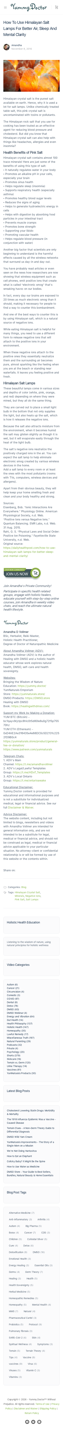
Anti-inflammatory (20, 1219)
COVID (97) (13, 998)
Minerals (19, 896)
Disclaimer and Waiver (26, 1408)
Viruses (14, 1370)
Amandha (16, 45)
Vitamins (15, 1377)
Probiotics (16, 1324)
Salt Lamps (32, 899)
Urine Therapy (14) (17, 1066)
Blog (23, 887)
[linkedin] (39, 1422)
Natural (29, 1311)
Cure (13, 1245)
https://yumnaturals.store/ (28, 694)
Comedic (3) (13, 995)
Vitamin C (33, 1370)
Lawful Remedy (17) (17, 1034)
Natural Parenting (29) (19, 1041)
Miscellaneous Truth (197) (20, 1037)
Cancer (30, 1232)
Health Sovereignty (21, 1285)
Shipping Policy (48, 1408)
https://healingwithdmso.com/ (30, 706)
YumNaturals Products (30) (21, 1073)
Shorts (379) (13, 1055)
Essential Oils (44, 1265)
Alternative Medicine (21, 1213)
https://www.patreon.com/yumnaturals (27, 749)
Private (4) (12, 1048)
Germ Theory (34, 1272)
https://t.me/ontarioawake (29, 780)
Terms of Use (42, 1404)
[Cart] (56, 7)
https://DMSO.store (37, 698)
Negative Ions (32, 896)
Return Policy (32, 1413)
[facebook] (27, 1422)
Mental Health (41, 1304)
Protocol (35, 1324)
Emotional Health (20, 1258)
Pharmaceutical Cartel (22, 1318)
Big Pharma (34, 1226)
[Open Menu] (5, 7)
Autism (14, 1226)
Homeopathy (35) (16, 1030)
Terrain (14, 1350)
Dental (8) (12, 1002)
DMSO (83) (13, 1009)
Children (15, 1239)
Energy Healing (19, 1265)
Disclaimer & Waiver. (21, 807)
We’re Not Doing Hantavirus (22, 1151)
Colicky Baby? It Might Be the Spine (26, 1161)
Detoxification (18, 1252)
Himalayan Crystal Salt (27, 892)
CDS (45, 1232)
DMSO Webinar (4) (17, 1013)
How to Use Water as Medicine (23, 1166)
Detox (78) (12, 1005)
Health (32, 1278)
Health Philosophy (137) (19, 1023)
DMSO (39, 1252)
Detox (28, 1245)
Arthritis (43, 1219)
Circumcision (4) (15, 991)
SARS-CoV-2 (17, 1337)
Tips (13, 1357)
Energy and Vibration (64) (20, 1016)
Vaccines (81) (14, 1069)
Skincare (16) (14, 1059)
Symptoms (45, 1344)
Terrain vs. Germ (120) (18, 1062)
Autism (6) (12, 984)
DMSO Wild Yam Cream (19, 1137)
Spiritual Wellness (20, 1344)
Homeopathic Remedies (23, 1298)
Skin (36, 1337)
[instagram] (33, 1422)
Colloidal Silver (37, 1239)
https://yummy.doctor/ (32, 686)
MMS (13, 1311)
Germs (14, 1272)
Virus (32, 1363)
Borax (14, 1232)
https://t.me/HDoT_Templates (31, 772)
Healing (15, 1278)
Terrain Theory (35, 1350)
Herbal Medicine (19, 1291)
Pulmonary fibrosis (20, 1331)
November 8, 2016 (21, 48)
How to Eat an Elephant (19, 1156)
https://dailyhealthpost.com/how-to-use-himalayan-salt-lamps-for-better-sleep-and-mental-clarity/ (29, 552)
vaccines (15, 1363)
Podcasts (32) (14, 1044)
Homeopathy (18, 1304)
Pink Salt (20, 899)
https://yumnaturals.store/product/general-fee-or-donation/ (30, 743)
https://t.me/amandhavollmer (34, 764)
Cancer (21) (13, 988)
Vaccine (29, 1357)
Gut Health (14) (15, 1020)
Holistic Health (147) (18, 1027)
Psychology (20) (16, 1052)
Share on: (9, 870)
